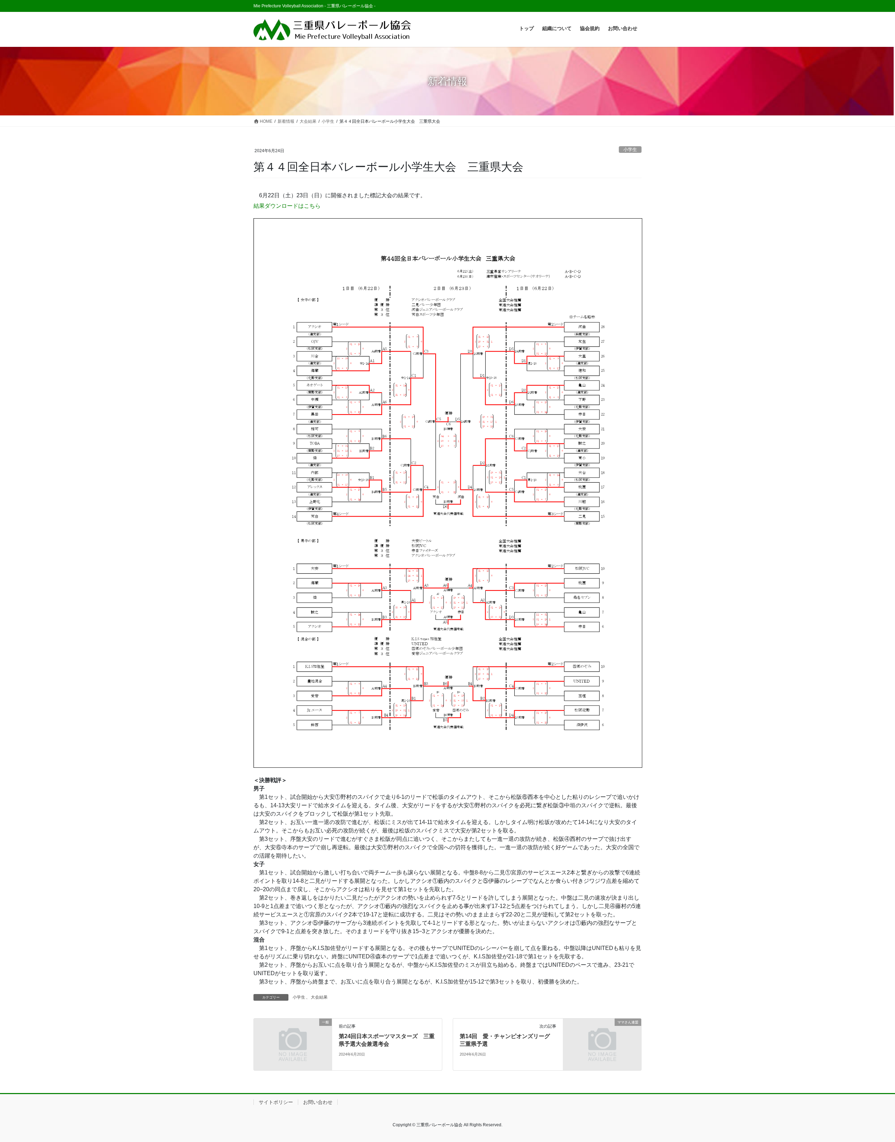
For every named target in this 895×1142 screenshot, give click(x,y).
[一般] (293, 1044)
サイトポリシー (276, 1102)
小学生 (630, 149)
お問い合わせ (317, 1102)
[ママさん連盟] (602, 1044)
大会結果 (319, 997)
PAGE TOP (869, 1101)
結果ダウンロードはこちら (287, 206)
